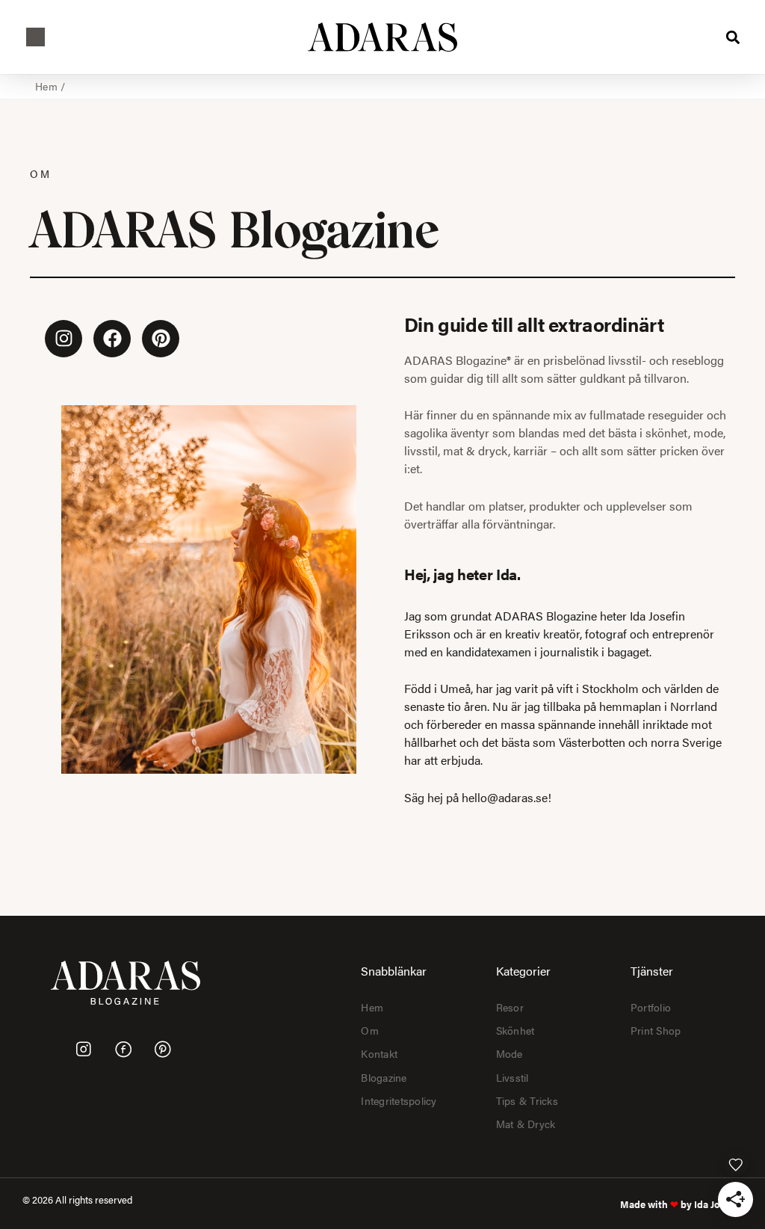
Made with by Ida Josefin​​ (681, 1204)
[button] (35, 37)
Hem (46, 85)
